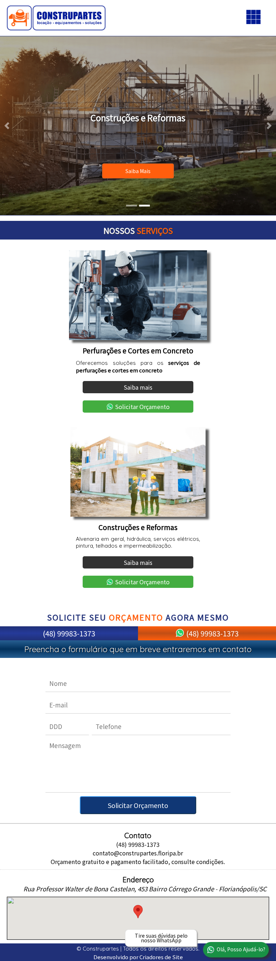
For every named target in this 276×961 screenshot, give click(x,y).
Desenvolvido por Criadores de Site (138, 957)
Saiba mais (138, 171)
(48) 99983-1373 (69, 633)
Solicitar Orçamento (142, 406)
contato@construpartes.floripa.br (138, 853)
